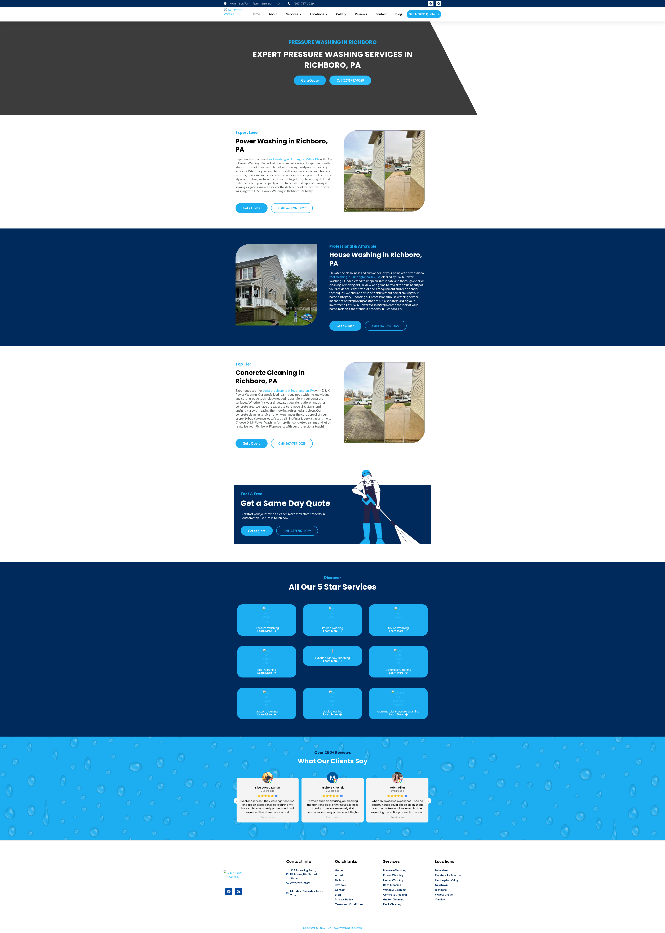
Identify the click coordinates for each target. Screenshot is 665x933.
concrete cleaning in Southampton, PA (288, 390)
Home (255, 14)
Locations (317, 14)
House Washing (398, 628)
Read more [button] (267, 817)
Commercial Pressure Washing (398, 712)
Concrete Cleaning (398, 670)
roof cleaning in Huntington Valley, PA (354, 277)
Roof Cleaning (266, 670)
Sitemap (357, 927)
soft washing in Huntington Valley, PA (294, 159)
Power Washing (332, 628)
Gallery (341, 14)
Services (292, 14)
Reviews (361, 14)
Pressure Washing (267, 628)
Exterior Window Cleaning (332, 658)
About (273, 14)
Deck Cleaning (332, 712)
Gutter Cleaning (267, 712)
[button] (428, 800)
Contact (381, 14)
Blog (398, 14)
